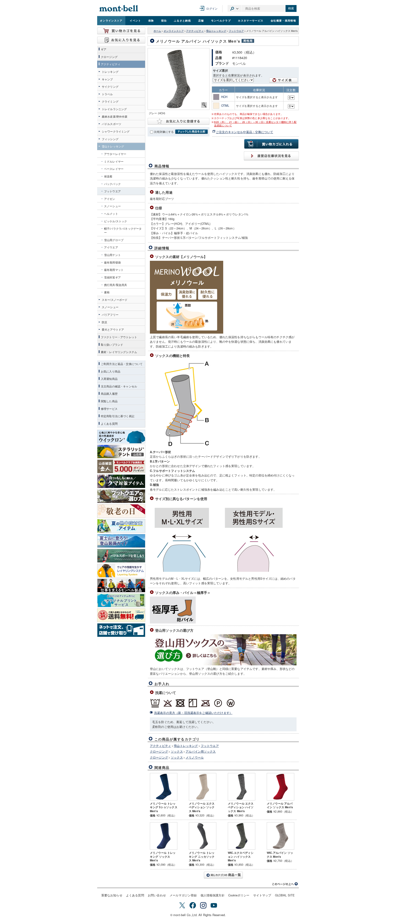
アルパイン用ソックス (201, 751)
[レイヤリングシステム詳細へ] (121, 570)
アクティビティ (195, 31)
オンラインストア (111, 20)
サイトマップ (262, 895)
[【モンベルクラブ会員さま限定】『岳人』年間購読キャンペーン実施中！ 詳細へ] (121, 466)
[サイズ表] (283, 80)
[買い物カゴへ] (121, 30)
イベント (135, 20)
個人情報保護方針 (213, 895)
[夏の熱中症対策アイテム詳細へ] (121, 526)
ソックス (177, 751)
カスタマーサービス (250, 20)
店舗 (201, 20)
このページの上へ (285, 884)
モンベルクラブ (221, 20)
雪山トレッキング (216, 31)
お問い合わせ (157, 895)
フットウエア (236, 31)
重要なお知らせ (111, 895)
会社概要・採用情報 (283, 20)
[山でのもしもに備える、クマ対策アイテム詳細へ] (121, 481)
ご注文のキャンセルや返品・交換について (244, 132)
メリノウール (195, 757)
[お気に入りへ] (121, 40)
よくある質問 (135, 895)
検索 (291, 8)
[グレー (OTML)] (178, 79)
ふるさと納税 (182, 20)
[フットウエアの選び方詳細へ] (121, 496)
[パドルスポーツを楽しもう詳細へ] (121, 556)
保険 (151, 20)
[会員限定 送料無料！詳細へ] (121, 615)
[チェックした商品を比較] (191, 131)
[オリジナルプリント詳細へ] (121, 600)
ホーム (157, 31)
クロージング (159, 751)
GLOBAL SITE (285, 895)
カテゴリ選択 (234, 8)
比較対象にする (164, 131)
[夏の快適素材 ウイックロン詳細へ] (121, 437)
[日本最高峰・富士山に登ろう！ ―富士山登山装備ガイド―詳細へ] (121, 541)
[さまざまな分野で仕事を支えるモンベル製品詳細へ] (121, 585)
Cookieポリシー (239, 895)
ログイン (211, 8)
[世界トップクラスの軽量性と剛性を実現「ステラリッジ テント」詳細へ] (121, 451)
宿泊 (164, 20)
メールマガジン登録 (183, 895)
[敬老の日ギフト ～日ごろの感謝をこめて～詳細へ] (121, 511)
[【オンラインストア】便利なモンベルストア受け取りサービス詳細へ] (121, 630)
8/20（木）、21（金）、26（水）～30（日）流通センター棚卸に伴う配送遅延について (255, 123)
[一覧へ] (223, 875)
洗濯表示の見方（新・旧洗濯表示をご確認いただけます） (193, 712)
